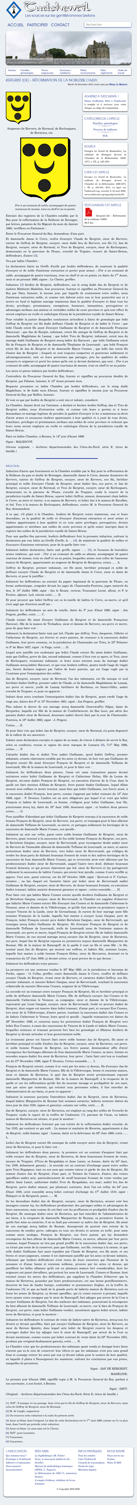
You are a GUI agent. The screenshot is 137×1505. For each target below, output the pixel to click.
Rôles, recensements (87, 71)
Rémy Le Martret (118, 84)
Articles (12, 70)
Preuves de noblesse (105, 129)
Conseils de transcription (91, 1462)
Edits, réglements (106, 71)
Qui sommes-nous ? (16, 1455)
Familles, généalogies (27, 71)
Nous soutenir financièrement (14, 1467)
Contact (60, 24)
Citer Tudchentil (87, 1459)
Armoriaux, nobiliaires (65, 71)
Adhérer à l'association (18, 1462)
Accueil (16, 24)
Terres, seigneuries (47, 71)
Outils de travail (122, 71)
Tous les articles (86, 1455)
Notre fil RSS (114, 1462)
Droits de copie (86, 1466)
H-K (105, 135)
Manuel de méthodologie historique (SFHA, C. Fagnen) (54, 1467)
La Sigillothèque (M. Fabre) (50, 1455)
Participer (37, 24)
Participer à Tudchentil (18, 1459)
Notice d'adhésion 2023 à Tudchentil (104, 101)
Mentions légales (87, 1469)
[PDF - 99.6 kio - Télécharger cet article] (89, 215)
